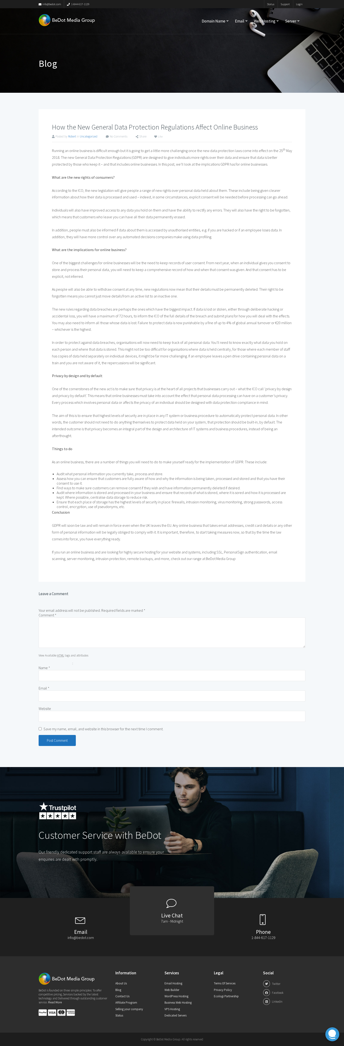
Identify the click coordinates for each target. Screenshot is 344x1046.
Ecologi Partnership (226, 996)
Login (299, 4)
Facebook (277, 993)
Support (285, 4)
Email (239, 21)
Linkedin (276, 1002)
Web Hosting (264, 21)
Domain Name (213, 21)
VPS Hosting (172, 1009)
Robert (72, 136)
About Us (121, 983)
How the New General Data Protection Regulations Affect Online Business (155, 126)
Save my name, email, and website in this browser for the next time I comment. (103, 729)
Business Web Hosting (178, 1003)
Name (44, 667)
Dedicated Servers (176, 1015)
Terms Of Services (224, 983)
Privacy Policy (223, 990)
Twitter (275, 984)
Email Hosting (173, 983)
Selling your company (129, 1009)
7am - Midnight (172, 921)
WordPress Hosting (176, 996)
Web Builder (172, 990)
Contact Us (122, 996)
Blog (118, 990)
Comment (47, 615)
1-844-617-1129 (80, 4)
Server (290, 21)
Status (270, 4)
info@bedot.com (51, 4)
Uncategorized (88, 136)
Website (45, 708)
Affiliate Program (126, 1003)
